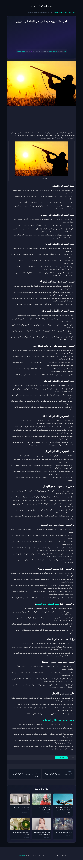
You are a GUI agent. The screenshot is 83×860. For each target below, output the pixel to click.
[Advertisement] (41, 36)
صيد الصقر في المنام (47, 603)
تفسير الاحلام (72, 12)
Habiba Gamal (21, 51)
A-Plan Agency (21, 855)
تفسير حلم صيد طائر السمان (59, 720)
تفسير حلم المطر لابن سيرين (63, 832)
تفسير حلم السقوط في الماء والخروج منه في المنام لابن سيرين (63, 809)
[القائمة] (81, 2)
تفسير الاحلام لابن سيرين (41, 6)
